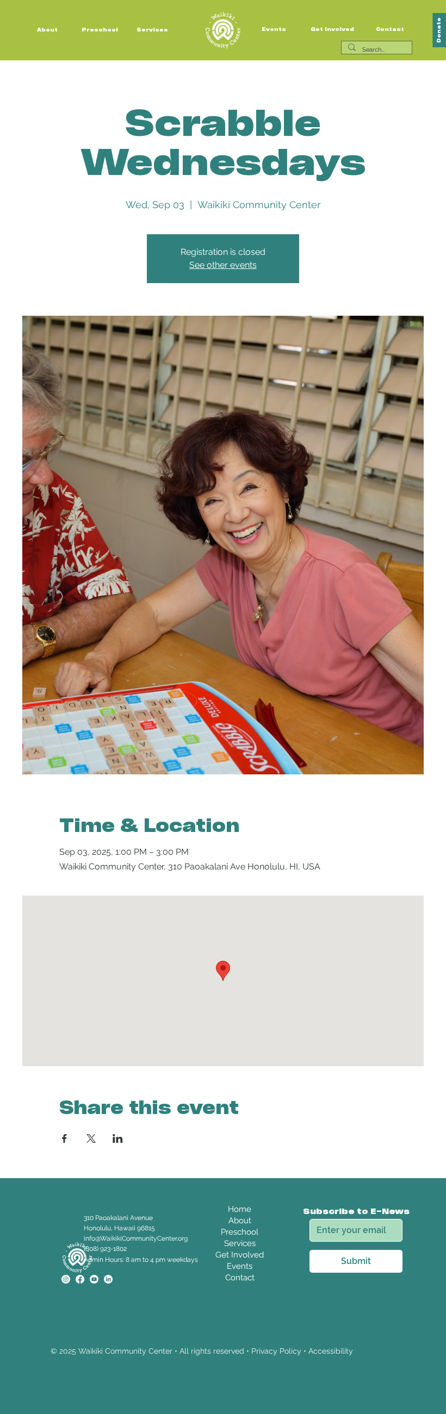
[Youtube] (94, 1279)
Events (274, 29)
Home (239, 1209)
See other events (223, 265)
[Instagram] (65, 1279)
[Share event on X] (91, 1138)
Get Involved (332, 29)
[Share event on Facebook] (64, 1138)
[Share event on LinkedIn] (118, 1138)
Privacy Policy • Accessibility (302, 1351)
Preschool (100, 30)
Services (152, 30)
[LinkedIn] (108, 1279)
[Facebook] (80, 1279)
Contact (390, 29)
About (47, 30)
